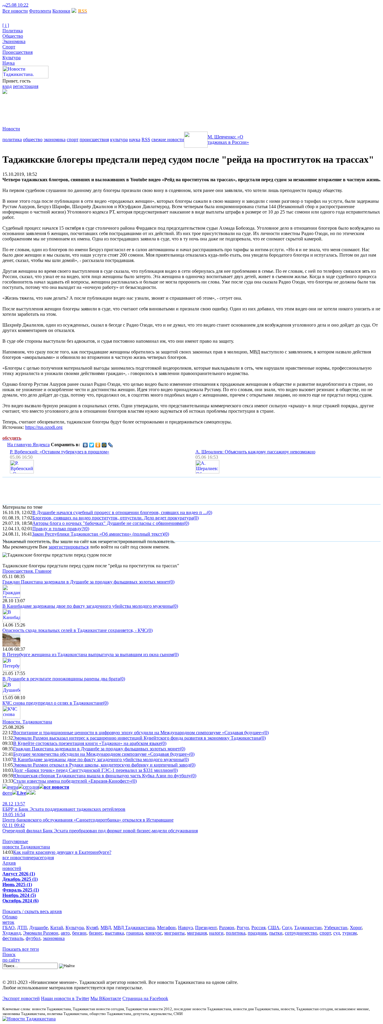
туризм (349, 932)
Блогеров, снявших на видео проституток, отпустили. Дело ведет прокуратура (112, 517)
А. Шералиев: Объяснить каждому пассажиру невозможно (255, 451)
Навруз (185, 927)
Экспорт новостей (21, 998)
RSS (146, 139)
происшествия (94, 139)
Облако (9, 916)
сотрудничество (301, 932)
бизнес (96, 932)
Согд (287, 927)
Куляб (92, 927)
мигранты (174, 932)
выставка (114, 932)
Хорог (356, 927)
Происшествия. (26, 571)
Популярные (15, 841)
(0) (209, 512)
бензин (79, 932)
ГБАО (8, 927)
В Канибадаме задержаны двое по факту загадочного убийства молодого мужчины (87, 606)
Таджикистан (308, 927)
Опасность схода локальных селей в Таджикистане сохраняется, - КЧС (74, 630)
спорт (72, 139)
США (273, 927)
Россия (258, 927)
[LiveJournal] (110, 445)
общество (32, 139)
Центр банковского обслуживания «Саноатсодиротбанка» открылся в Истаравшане (88, 817)
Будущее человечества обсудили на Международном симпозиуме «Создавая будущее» (101, 754)
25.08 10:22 (17, 4)
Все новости (15, 10)
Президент (206, 927)
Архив (9, 862)
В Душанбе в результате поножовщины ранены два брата (61, 678)
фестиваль (12, 938)
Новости (11, 128)
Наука (8, 62)
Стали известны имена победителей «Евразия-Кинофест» (72, 781)
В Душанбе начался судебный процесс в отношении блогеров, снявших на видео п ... (119, 512)
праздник (257, 932)
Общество (12, 36)
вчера (12, 787)
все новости (14, 857)
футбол (33, 938)
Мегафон (166, 927)
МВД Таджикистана (134, 927)
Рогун (243, 927)
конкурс (153, 932)
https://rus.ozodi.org (44, 427)
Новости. (27, 721)
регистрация (25, 86)
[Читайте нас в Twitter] (35, 4)
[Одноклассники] (98, 445)
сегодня (31, 787)
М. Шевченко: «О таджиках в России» (228, 139)
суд (336, 932)
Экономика (13, 41)
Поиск (9, 954)
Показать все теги (20, 949)
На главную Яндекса (28, 444)
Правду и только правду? (58, 528)
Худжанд (11, 932)
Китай (56, 927)
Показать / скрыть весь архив (32, 911)
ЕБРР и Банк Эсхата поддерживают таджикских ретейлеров (63, 806)
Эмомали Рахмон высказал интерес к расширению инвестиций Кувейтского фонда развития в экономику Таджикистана (136, 737)
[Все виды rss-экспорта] (45, 4)
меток (8, 922)
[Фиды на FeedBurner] (40, 4)
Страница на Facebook (145, 998)
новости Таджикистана (26, 846)
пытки (275, 932)
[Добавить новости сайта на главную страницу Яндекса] (31, 4)
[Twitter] (92, 445)
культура (119, 139)
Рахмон (226, 927)
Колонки (61, 10)
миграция (197, 932)
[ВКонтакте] (85, 445)
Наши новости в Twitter (65, 998)
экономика (55, 139)
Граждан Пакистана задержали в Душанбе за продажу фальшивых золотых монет (85, 581)
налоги (216, 932)
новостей (11, 868)
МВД (106, 927)
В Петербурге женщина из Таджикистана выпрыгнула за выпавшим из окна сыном (87, 654)
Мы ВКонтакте (105, 998)
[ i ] (5, 25)
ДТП (22, 927)
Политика (12, 30)
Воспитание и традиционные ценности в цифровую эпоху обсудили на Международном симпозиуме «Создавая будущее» (138, 732)
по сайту (11, 959)
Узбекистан (335, 927)
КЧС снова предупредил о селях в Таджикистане (52, 702)
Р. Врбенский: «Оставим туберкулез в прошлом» (59, 451)
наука (134, 139)
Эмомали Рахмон (40, 932)
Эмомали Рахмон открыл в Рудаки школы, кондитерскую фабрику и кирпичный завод (101, 764)
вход (7, 86)
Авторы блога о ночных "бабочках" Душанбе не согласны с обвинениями (108, 523)
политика (12, 139)
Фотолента (40, 10)
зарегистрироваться (68, 546)
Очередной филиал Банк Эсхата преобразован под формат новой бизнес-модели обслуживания (100, 828)
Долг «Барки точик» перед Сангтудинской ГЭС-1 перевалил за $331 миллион (92, 770)
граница (134, 932)
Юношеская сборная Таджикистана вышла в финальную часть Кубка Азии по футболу (102, 775)
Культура (11, 57)
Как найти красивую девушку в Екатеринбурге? (62, 852)
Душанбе (38, 927)
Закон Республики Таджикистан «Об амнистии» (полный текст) (98, 534)
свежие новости (167, 139)
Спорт (8, 46)
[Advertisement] (111, 107)
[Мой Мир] (104, 445)
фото (7, 793)
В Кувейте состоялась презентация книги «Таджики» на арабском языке (87, 743)
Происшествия (17, 52)
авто (65, 932)
